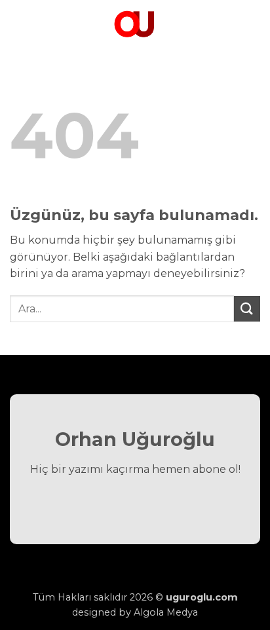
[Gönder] (247, 309)
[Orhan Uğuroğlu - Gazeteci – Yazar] (135, 23)
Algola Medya (166, 612)
